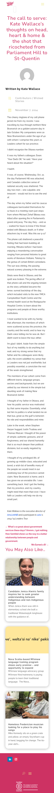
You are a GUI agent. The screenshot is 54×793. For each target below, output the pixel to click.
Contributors (23, 98)
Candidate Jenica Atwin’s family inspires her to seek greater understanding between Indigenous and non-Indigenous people (26, 597)
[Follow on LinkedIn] (10, 759)
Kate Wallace (30, 88)
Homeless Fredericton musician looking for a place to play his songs (25, 727)
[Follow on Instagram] (16, 759)
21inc (39, 515)
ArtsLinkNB (12, 515)
